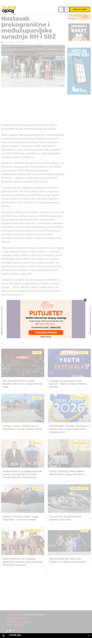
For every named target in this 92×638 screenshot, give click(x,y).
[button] (85, 300)
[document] (46, 319)
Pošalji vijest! (80, 9)
